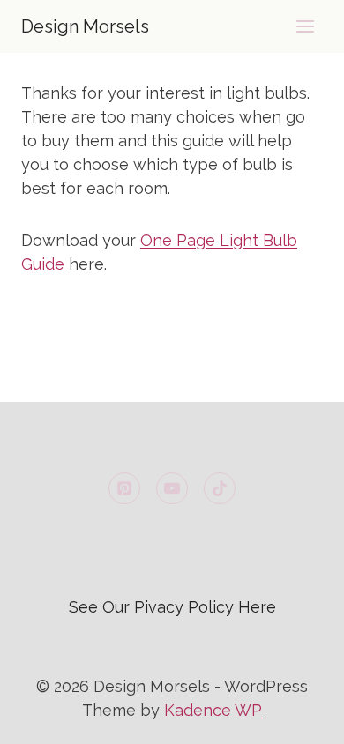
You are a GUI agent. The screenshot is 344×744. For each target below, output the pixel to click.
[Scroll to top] (299, 716)
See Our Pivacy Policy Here (172, 607)
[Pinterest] (124, 488)
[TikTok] (220, 488)
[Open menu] (305, 26)
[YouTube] (172, 488)
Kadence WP (213, 710)
